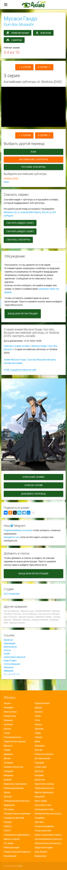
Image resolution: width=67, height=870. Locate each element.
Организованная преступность (49, 839)
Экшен (7, 703)
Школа (7, 728)
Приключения (20, 33)
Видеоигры (41, 856)
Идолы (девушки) (44, 792)
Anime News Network (14, 657)
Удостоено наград (44, 784)
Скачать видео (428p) (20, 231)
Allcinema (8, 667)
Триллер (39, 728)
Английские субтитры (33, 159)
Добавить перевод (33, 493)
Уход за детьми (43, 830)
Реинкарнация (11, 847)
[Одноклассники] (10, 513)
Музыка (8, 745)
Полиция (8, 762)
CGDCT (7, 830)
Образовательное (44, 788)
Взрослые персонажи (15, 784)
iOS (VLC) (46, 212)
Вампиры (40, 745)
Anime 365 (9, 866)
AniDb (7, 653)
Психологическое (44, 754)
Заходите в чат (12, 537)
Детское (39, 771)
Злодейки (40, 817)
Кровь (7, 792)
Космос (39, 711)
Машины (8, 775)
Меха (37, 741)
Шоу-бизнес (41, 851)
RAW (33, 151)
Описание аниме (33, 477)
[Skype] (19, 513)
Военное (8, 720)
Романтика (10, 716)
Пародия (39, 762)
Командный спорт (44, 809)
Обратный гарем (44, 847)
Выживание (10, 856)
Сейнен (38, 737)
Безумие (39, 775)
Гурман (8, 822)
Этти (37, 720)
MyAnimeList (10, 646)
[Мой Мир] (28, 513)
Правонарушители (13, 788)
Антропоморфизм (44, 826)
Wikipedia (8, 670)
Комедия (8, 707)
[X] (15, 513)
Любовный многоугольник (18, 801)
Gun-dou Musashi (19, 24)
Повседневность (12, 737)
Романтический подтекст (17, 851)
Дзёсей (7, 779)
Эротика (39, 822)
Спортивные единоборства (18, 834)
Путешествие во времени (17, 813)
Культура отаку (43, 805)
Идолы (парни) (12, 839)
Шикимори (9, 643)
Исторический (42, 758)
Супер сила (41, 767)
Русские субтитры (33, 167)
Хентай (38, 750)
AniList (7, 650)
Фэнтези (45, 33)
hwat (6, 182)
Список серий (33, 485)
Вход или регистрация (23, 313)
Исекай (8, 796)
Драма (38, 707)
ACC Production (12, 593)
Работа (8, 826)
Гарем (7, 750)
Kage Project (10, 660)
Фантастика (10, 711)
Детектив (40, 779)
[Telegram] (24, 513)
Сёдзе (38, 733)
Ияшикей (39, 796)
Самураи (16, 40)
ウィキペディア (12, 674)
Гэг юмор (8, 843)
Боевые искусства (13, 767)
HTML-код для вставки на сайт (20, 369)
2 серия (24, 67)
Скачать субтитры (18, 239)
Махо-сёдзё (41, 801)
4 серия (44, 67)
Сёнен (38, 716)
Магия (7, 758)
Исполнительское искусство (49, 843)
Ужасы (38, 724)
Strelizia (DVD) (11, 178)
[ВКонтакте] (6, 513)
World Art (8, 640)
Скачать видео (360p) (20, 223)
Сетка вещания (12, 664)
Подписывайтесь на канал (18, 530)
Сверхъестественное (15, 741)
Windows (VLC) (11, 212)
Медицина (9, 805)
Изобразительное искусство (49, 813)
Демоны (8, 754)
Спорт (7, 733)
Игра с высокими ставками (49, 834)
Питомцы (9, 809)
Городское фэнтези (14, 817)
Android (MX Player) (30, 212)
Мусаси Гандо (20, 19)
